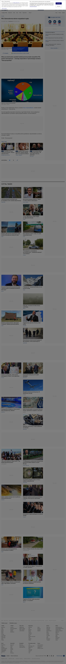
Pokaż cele (58, 6)
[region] (33, 5)
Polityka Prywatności (4, 8)
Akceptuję (58, 3)
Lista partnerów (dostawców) (33, 6)
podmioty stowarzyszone (16, 2)
